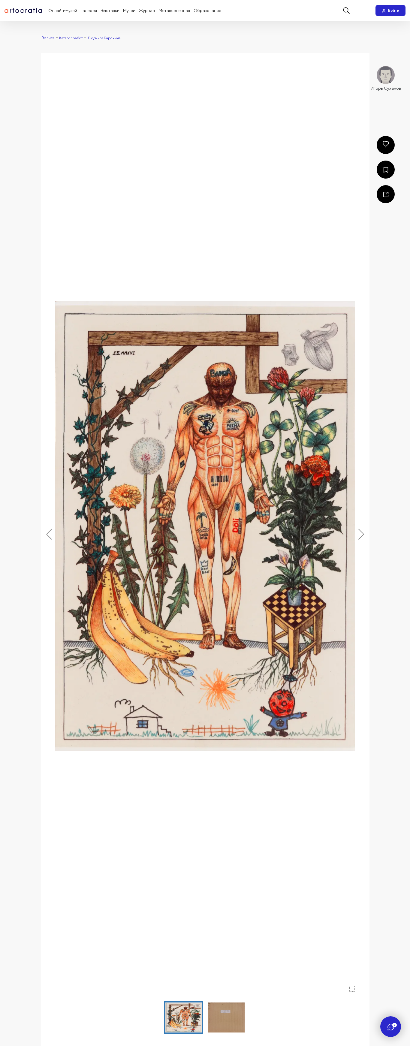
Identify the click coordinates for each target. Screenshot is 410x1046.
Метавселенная (174, 10)
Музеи (129, 10)
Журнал (147, 10)
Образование (207, 10)
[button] (205, 526)
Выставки (110, 10)
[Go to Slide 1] (183, 1017)
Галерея (89, 10)
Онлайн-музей (62, 10)
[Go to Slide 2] (226, 1017)
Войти (393, 10)
